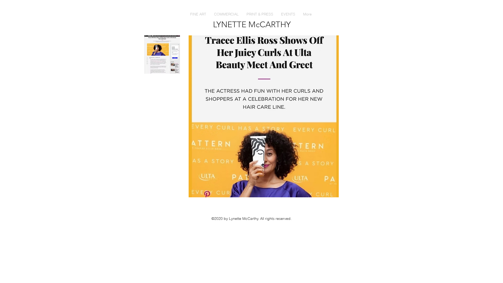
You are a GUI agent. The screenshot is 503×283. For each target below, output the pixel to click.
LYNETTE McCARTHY (252, 24)
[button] (260, 14)
